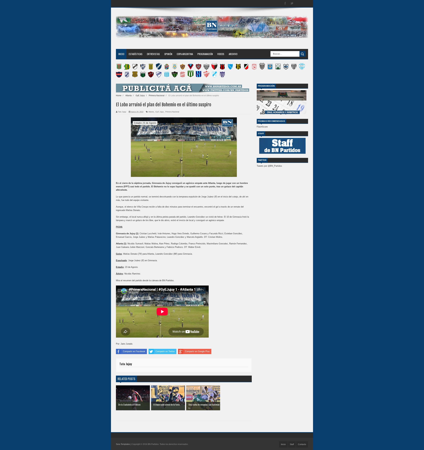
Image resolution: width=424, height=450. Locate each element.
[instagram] (298, 3)
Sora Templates (123, 444)
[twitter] (292, 3)
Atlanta (151, 112)
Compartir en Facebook (134, 351)
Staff (292, 444)
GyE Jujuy (159, 112)
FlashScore (262, 126)
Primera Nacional (172, 112)
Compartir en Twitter (165, 351)
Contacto (302, 444)
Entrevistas (153, 54)
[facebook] (285, 3)
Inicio (121, 54)
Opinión (168, 54)
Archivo (233, 54)
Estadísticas (135, 54)
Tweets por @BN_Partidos (269, 166)
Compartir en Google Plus (197, 351)
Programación (205, 54)
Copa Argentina (185, 54)
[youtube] (305, 3)
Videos (220, 54)
